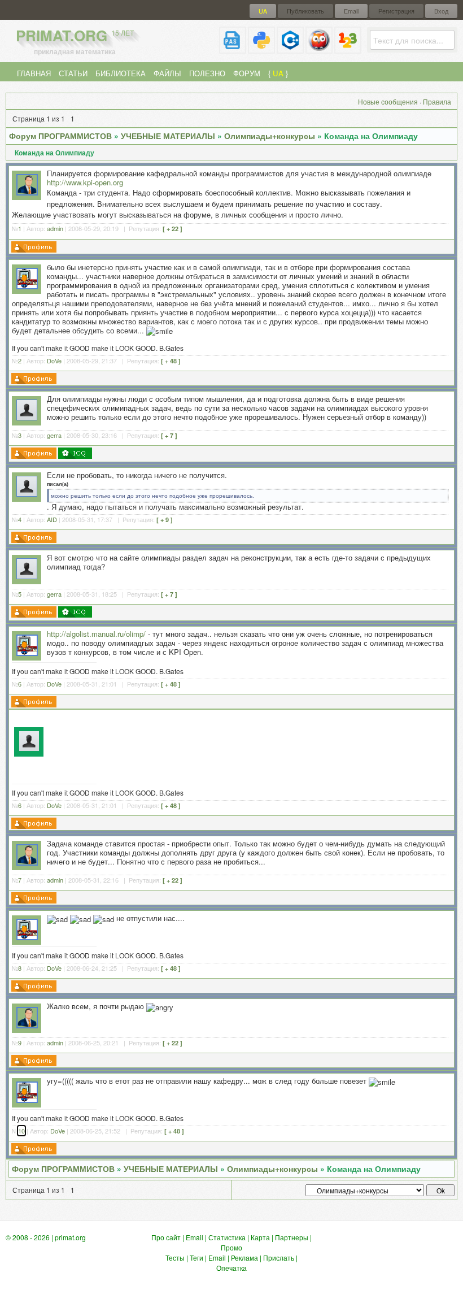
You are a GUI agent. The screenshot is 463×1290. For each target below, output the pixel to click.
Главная (34, 73)
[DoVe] (27, 286)
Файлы (167, 73)
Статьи (73, 73)
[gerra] (26, 417)
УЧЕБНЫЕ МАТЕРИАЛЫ (168, 135)
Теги (196, 1257)
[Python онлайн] (261, 49)
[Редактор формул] (347, 49)
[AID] (26, 493)
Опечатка (231, 1267)
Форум (246, 73)
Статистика (227, 1237)
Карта (260, 1237)
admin (55, 228)
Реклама (244, 1257)
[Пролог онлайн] (319, 49)
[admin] (27, 192)
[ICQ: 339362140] (75, 453)
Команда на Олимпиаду (371, 135)
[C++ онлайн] (290, 49)
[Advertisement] (250, 740)
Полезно (207, 73)
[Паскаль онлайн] (232, 49)
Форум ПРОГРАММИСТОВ (60, 135)
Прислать (278, 1257)
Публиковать (305, 11)
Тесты (175, 1257)
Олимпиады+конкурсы (269, 135)
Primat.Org (75, 35)
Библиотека (120, 73)
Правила (437, 101)
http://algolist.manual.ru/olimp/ (96, 633)
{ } (278, 73)
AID (52, 519)
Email (351, 11)
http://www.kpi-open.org (85, 182)
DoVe (54, 360)
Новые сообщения (388, 101)
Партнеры (291, 1237)
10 (21, 1130)
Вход (441, 11)
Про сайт (166, 1237)
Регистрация (396, 11)
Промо (231, 1247)
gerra (54, 435)
